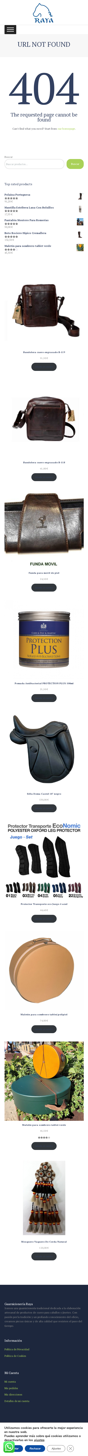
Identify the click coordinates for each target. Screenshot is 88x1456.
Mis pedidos (11, 1388)
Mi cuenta (10, 1381)
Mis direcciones (13, 1394)
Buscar (9, 157)
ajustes (39, 1440)
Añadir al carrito (44, 366)
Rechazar (35, 1448)
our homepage (66, 128)
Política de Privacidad (17, 1349)
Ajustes (56, 1448)
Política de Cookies (15, 1356)
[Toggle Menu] (10, 30)
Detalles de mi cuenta (17, 1401)
